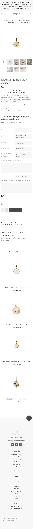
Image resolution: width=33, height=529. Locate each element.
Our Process (16, 484)
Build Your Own (16, 454)
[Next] (28, 32)
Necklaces (16, 456)
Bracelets (16, 464)
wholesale (16, 486)
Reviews (16, 494)
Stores (16, 489)
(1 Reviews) (12, 92)
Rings (16, 466)
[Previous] (5, 32)
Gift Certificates (16, 508)
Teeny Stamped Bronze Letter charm (16, 362)
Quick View (16, 271)
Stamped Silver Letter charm (16, 287)
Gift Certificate (16, 491)
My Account (16, 474)
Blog (16, 498)
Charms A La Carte (16, 459)
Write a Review (16, 224)
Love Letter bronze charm (16, 399)
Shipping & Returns (16, 479)
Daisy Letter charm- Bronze (16, 324)
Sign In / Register (16, 506)
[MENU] (2, 13)
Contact (16, 476)
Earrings (16, 461)
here (28, 8)
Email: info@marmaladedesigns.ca (16, 440)
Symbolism (16, 496)
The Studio (16, 481)
